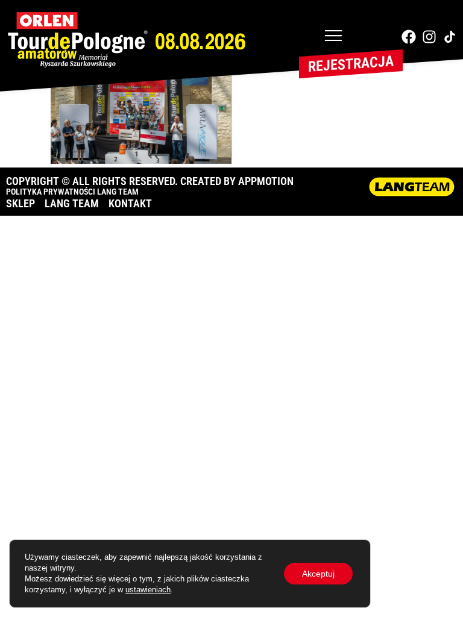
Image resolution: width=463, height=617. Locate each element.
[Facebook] (409, 37)
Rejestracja (351, 63)
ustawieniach (148, 589)
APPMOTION (266, 181)
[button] (333, 37)
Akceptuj (318, 573)
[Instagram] (429, 37)
